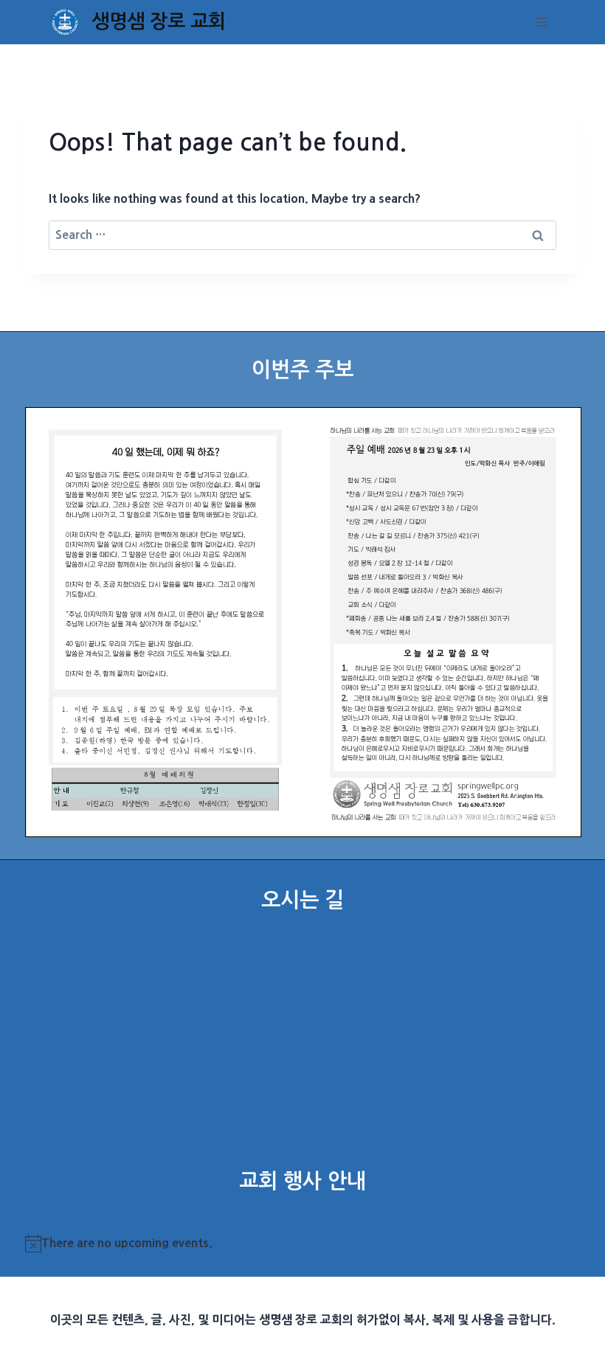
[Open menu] (542, 21)
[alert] (303, 1243)
